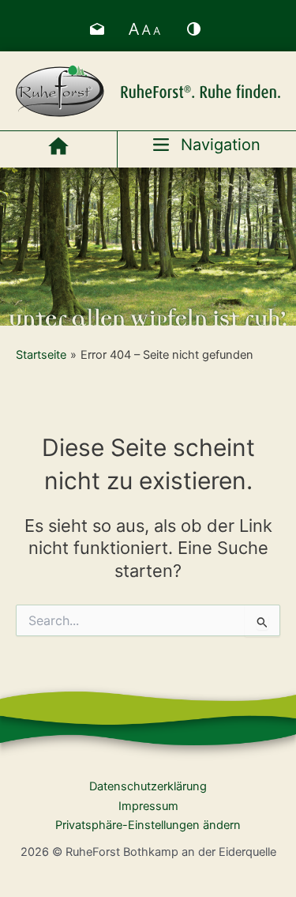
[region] (148, 247)
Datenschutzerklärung (148, 786)
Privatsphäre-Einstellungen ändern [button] (148, 825)
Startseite (41, 355)
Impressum (148, 806)
